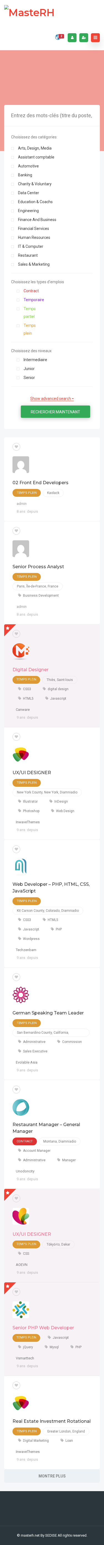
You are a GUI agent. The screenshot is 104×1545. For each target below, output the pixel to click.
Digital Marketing (36, 1441)
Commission (72, 1042)
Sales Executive (35, 1051)
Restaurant (28, 255)
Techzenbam (26, 950)
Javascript (58, 698)
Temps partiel (30, 312)
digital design (58, 689)
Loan (69, 1441)
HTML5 (28, 698)
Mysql (54, 1347)
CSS (26, 1254)
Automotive (28, 166)
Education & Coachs (35, 202)
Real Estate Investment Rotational (51, 1421)
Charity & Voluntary (35, 184)
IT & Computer (30, 246)
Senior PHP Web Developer (43, 1327)
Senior (29, 377)
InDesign (61, 801)
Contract (31, 291)
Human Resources (34, 237)
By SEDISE (48, 1535)
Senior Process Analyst (38, 566)
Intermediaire (35, 360)
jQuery (28, 1347)
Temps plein (30, 329)
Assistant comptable (36, 157)
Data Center (28, 193)
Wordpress (31, 939)
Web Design (65, 811)
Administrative (34, 1042)
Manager (69, 1160)
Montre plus (52, 1476)
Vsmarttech (25, 1358)
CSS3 (27, 689)
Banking (25, 175)
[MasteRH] (29, 12)
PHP (59, 929)
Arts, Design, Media (35, 148)
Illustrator (30, 801)
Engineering (28, 210)
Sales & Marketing (34, 264)
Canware (23, 709)
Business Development (41, 596)
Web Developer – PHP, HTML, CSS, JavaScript (51, 888)
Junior (29, 368)
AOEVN (21, 1265)
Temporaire (34, 300)
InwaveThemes (28, 822)
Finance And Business (37, 219)
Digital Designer (30, 669)
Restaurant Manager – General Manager (46, 1128)
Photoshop (31, 811)
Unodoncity (25, 1171)
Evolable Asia (26, 1062)
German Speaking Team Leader (48, 1013)
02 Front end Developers (40, 482)
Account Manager (36, 1151)
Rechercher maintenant (55, 412)
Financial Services (33, 228)
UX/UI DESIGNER (31, 772)
